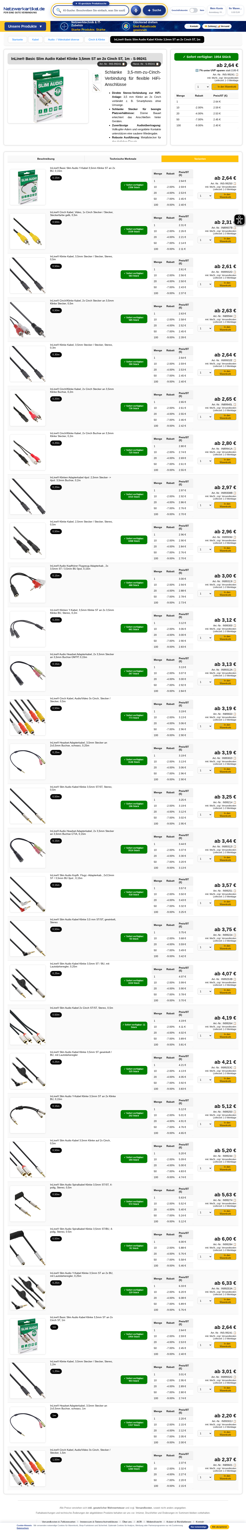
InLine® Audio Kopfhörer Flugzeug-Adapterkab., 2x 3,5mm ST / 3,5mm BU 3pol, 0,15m (79, 567)
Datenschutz (23, 1528)
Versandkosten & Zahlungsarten (58, 1522)
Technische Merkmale (123, 158)
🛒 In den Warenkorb (225, 86)
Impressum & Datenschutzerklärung (99, 1522)
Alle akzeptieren (219, 1527)
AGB (139, 1522)
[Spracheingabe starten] (136, 10)
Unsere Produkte (25, 26)
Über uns (127, 1522)
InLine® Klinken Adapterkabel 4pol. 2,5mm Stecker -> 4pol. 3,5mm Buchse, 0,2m (80, 479)
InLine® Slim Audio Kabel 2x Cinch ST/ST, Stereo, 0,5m (81, 1007)
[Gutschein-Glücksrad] (126, 26)
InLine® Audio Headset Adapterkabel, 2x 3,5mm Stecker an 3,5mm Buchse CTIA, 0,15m (82, 832)
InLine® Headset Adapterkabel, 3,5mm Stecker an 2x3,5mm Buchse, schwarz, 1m (78, 1407)
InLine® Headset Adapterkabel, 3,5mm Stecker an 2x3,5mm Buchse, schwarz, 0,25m (78, 744)
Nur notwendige (198, 1527)
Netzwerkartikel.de (24, 10)
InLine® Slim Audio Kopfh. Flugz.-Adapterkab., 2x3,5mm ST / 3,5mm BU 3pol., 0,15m (82, 877)
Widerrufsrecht (154, 1522)
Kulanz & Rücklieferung (179, 1522)
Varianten (200, 158)
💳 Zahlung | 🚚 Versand (217, 26)
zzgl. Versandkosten (228, 78)
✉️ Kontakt (192, 26)
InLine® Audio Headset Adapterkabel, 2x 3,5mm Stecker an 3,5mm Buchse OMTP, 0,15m (82, 656)
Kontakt (200, 1522)
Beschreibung (46, 158)
